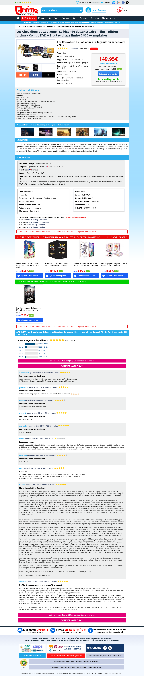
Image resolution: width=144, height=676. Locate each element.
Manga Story (70, 661)
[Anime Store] (26, 10)
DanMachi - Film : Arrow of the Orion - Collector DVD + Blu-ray (85, 264)
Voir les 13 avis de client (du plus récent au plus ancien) (72, 361)
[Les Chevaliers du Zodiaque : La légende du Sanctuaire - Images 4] (82, 132)
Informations (76, 667)
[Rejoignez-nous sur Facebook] (123, 2)
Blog (75, 18)
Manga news (94, 661)
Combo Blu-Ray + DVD (37, 26)
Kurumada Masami (33, 208)
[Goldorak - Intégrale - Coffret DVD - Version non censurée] (58, 250)
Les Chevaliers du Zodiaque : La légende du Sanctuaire (71, 26)
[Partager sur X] (48, 75)
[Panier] (120, 10)
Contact (107, 2)
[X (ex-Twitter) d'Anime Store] (110, 648)
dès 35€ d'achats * (36, 23)
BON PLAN (94, 49)
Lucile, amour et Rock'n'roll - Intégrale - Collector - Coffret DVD (27, 265)
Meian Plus (117, 656)
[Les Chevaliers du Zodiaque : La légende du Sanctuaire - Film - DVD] (29, 295)
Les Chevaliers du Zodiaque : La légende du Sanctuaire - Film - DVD (28, 310)
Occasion (95, 18)
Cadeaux (83, 18)
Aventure (69, 78)
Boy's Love (103, 656)
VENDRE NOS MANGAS (87, 638)
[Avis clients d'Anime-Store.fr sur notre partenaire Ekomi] (23, 2)
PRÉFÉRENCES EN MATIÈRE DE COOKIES (105, 640)
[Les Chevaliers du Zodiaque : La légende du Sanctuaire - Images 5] (100, 132)
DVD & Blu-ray (28, 18)
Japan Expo (78, 661)
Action (66, 80)
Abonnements (108, 18)
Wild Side (68, 83)
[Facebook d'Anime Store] (105, 648)
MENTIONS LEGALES (32, 640)
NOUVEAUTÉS (73, 638)
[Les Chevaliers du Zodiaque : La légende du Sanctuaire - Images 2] (45, 132)
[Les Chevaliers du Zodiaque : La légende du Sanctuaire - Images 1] (27, 132)
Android (84, 667)
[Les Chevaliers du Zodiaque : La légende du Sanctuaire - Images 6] (118, 132)
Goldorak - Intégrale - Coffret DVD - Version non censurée (56, 264)
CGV (42, 640)
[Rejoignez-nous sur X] (127, 2)
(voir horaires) (95, 2)
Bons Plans (53, 18)
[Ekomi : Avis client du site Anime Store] (24, 666)
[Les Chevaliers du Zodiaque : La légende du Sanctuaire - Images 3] (64, 132)
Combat (60, 80)
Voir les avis (84, 49)
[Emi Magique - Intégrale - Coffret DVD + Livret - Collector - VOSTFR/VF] (114, 250)
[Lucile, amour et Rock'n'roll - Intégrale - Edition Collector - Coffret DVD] (29, 250)
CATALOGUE (44, 638)
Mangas (41, 18)
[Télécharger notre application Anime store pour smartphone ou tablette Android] (118, 2)
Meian (110, 656)
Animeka (86, 661)
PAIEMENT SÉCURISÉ (104, 638)
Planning (65, 18)
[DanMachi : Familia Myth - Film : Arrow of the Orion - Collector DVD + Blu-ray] (86, 250)
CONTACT (35, 638)
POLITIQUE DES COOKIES (80, 640)
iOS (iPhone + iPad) (94, 667)
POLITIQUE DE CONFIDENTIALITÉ (58, 640)
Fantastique (78, 78)
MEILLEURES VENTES (58, 638)
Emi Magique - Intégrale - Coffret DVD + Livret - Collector (114, 264)
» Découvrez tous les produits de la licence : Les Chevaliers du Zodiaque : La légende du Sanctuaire (57, 231)
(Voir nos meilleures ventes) (75, 217)
